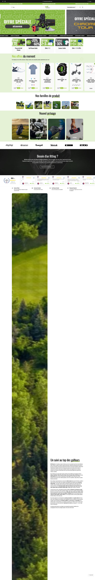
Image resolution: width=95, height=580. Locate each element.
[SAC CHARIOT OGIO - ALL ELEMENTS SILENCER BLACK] (47, 69)
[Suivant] (76, 30)
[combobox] (90, 1)
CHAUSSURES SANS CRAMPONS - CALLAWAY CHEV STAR (18, 81)
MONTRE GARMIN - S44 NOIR (62, 80)
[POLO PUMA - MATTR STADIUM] (33, 69)
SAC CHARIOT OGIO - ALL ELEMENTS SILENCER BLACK (47, 81)
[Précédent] (19, 30)
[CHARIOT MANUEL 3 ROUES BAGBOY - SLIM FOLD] (76, 69)
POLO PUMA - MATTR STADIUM (33, 81)
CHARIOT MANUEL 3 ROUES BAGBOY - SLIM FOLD (76, 81)
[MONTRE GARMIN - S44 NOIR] (62, 69)
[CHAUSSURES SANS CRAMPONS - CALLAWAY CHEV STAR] (18, 69)
